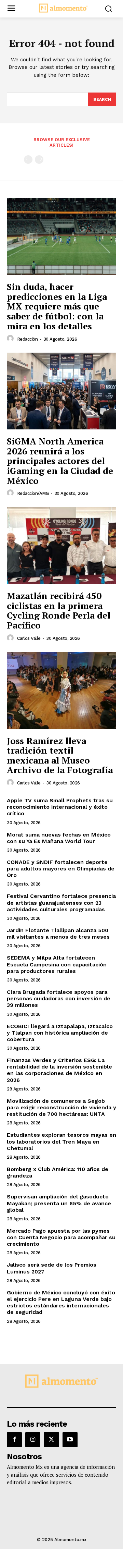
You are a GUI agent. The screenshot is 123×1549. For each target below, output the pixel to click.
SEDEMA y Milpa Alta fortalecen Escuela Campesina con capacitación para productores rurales (57, 964)
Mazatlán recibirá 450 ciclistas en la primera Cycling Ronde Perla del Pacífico (58, 610)
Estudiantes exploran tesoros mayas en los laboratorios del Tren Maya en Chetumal (61, 1141)
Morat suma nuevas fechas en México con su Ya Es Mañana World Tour (59, 837)
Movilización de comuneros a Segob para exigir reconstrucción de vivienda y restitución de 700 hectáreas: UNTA (61, 1107)
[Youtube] (70, 1439)
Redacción (27, 339)
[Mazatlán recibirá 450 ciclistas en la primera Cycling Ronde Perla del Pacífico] (61, 545)
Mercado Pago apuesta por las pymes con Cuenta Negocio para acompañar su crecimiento (61, 1237)
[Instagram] (32, 1439)
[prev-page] (28, 159)
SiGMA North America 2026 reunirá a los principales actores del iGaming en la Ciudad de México (60, 460)
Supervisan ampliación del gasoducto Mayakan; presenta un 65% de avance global (59, 1203)
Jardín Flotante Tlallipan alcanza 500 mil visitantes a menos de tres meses (58, 933)
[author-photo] (11, 338)
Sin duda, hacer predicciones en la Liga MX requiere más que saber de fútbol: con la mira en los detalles (57, 306)
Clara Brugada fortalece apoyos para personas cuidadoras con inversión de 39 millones (58, 998)
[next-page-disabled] (39, 159)
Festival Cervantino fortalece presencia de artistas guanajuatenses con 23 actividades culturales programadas (61, 902)
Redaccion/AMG (33, 493)
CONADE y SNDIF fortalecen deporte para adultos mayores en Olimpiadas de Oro (60, 868)
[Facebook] (14, 1439)
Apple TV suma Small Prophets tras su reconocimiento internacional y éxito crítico (60, 807)
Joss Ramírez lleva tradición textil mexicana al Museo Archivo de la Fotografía (60, 755)
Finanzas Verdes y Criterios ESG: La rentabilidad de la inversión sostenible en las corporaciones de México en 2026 (59, 1070)
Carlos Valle (29, 638)
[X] (51, 1439)
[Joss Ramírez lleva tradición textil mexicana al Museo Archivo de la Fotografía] (61, 690)
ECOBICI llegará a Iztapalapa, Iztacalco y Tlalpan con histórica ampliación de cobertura (60, 1032)
